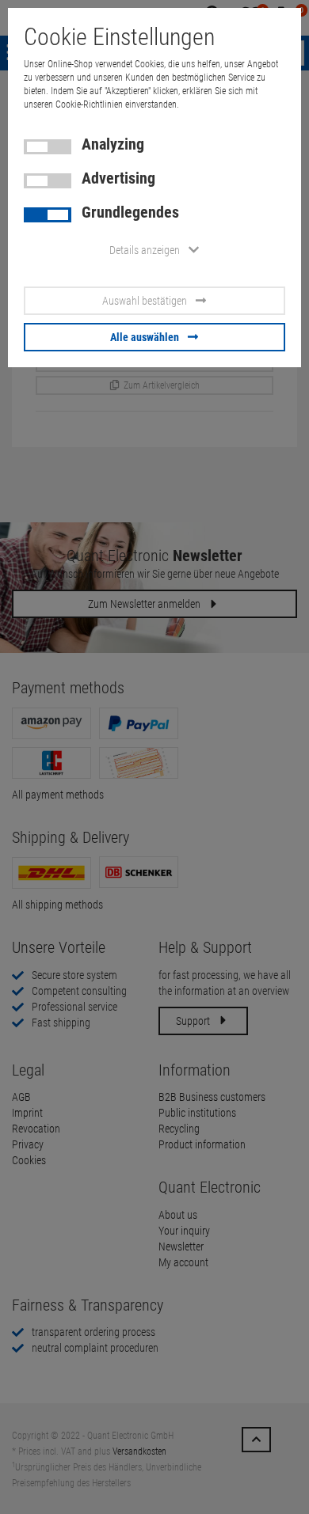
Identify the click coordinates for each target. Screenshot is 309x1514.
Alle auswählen (144, 337)
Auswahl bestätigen (144, 300)
